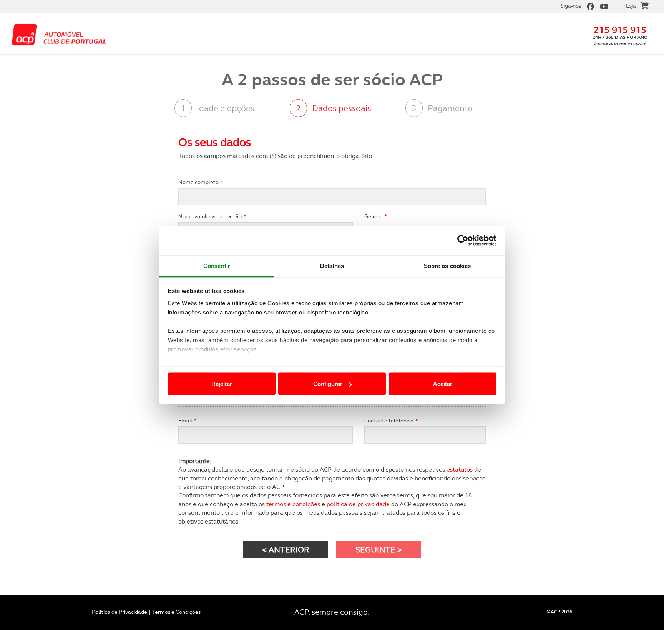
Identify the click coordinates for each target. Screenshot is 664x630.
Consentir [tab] (216, 265)
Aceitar (442, 384)
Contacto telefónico (391, 420)
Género (375, 216)
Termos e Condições (176, 611)
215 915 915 (619, 29)
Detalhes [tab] (332, 265)
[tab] (226, 108)
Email (187, 420)
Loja (631, 5)
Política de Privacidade (119, 611)
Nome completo (200, 182)
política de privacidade (358, 504)
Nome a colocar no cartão (212, 216)
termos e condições (293, 504)
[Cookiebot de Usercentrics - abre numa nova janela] (462, 240)
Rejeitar (221, 384)
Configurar (327, 384)
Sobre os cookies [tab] (447, 265)
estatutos (460, 469)
